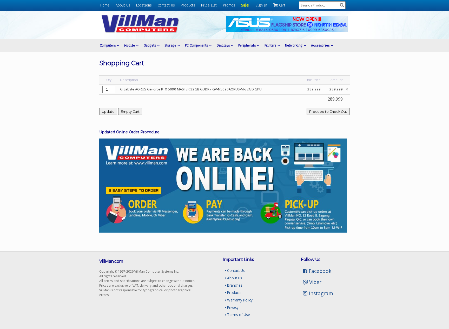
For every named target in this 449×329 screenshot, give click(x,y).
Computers (108, 45)
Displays (224, 45)
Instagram (320, 293)
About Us (123, 5)
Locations (143, 5)
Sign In (261, 5)
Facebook (319, 270)
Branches (234, 285)
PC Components (197, 45)
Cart (281, 5)
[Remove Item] (347, 89)
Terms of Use (238, 314)
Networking (294, 45)
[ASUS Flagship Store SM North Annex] (287, 30)
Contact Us (166, 5)
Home (104, 5)
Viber (314, 282)
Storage (170, 45)
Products (188, 5)
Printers (271, 45)
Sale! (245, 5)
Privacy (232, 307)
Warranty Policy (239, 300)
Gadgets (150, 45)
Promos (229, 5)
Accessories (321, 45)
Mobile (130, 45)
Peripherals (247, 45)
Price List (209, 5)
